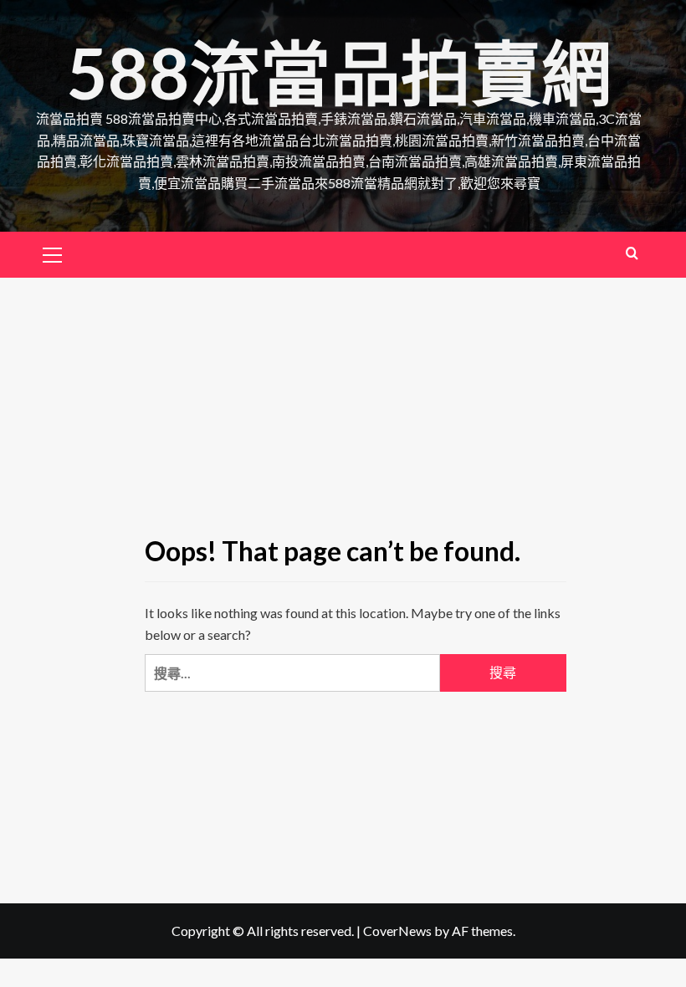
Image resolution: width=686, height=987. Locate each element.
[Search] (632, 253)
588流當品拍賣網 (339, 72)
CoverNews (397, 930)
